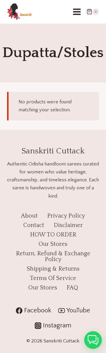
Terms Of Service (53, 278)
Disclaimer (68, 225)
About (29, 216)
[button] (93, 340)
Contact (33, 225)
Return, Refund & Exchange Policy (53, 256)
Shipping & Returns (53, 269)
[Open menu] (77, 12)
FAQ (72, 287)
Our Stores (53, 244)
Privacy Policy (66, 216)
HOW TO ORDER (53, 234)
